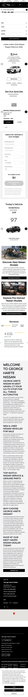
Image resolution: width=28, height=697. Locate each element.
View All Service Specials (13, 94)
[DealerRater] (8, 654)
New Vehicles (4, 664)
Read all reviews (22, 325)
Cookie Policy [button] (7, 681)
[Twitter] (7, 607)
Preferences (14, 693)
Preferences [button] (12, 683)
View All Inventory (13, 210)
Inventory (4, 661)
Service (10, 661)
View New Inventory (14, 278)
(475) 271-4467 (12, 596)
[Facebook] (4, 607)
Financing (16, 661)
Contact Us (15, 602)
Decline (14, 690)
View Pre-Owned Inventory (14, 313)
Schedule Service (13, 95)
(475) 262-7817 (12, 591)
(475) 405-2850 (11, 589)
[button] (14, 614)
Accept (14, 687)
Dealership (24, 661)
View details (14, 79)
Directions (5, 602)
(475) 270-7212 (11, 594)
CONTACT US (14, 570)
